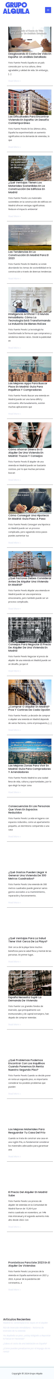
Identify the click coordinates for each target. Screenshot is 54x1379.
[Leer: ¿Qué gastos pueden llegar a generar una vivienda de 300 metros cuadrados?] (29, 857)
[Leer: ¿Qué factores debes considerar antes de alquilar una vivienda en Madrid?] (29, 563)
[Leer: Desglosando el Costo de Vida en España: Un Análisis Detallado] (29, 39)
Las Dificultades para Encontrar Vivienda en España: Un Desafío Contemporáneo (28, 120)
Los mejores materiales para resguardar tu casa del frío (26, 1131)
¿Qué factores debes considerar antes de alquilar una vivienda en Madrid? (29, 581)
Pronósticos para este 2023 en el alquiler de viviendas (29, 1264)
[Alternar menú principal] (48, 10)
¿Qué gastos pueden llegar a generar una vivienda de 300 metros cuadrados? (27, 875)
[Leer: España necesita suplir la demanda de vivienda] (29, 982)
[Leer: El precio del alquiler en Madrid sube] (29, 1177)
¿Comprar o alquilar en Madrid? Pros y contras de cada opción (29, 708)
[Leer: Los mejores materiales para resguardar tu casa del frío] (29, 1114)
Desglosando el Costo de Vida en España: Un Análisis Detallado (29, 55)
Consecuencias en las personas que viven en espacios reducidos (29, 809)
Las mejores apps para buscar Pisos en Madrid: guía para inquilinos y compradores (27, 387)
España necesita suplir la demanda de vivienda (24, 998)
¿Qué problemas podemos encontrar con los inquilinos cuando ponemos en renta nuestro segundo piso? (26, 1065)
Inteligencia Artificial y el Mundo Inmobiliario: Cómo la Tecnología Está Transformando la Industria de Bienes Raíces (29, 318)
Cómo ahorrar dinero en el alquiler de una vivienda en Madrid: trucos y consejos (25, 453)
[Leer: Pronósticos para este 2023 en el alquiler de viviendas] (29, 1247)
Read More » (14, 81)
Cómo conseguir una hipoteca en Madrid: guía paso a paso (28, 517)
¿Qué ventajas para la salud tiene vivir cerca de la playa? (27, 939)
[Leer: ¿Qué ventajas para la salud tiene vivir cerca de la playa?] (29, 923)
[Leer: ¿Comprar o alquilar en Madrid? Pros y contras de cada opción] (29, 692)
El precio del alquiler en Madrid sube (27, 1193)
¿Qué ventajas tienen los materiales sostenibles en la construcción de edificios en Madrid (26, 187)
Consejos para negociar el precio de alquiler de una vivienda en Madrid (29, 648)
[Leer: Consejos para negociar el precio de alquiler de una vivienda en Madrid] (29, 629)
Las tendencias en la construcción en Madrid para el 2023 (28, 255)
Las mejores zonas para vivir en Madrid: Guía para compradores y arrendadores (29, 769)
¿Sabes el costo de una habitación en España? (25, 1343)
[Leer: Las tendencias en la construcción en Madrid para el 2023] (29, 237)
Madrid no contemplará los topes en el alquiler (25, 1322)
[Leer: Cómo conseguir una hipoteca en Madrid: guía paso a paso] (29, 500)
